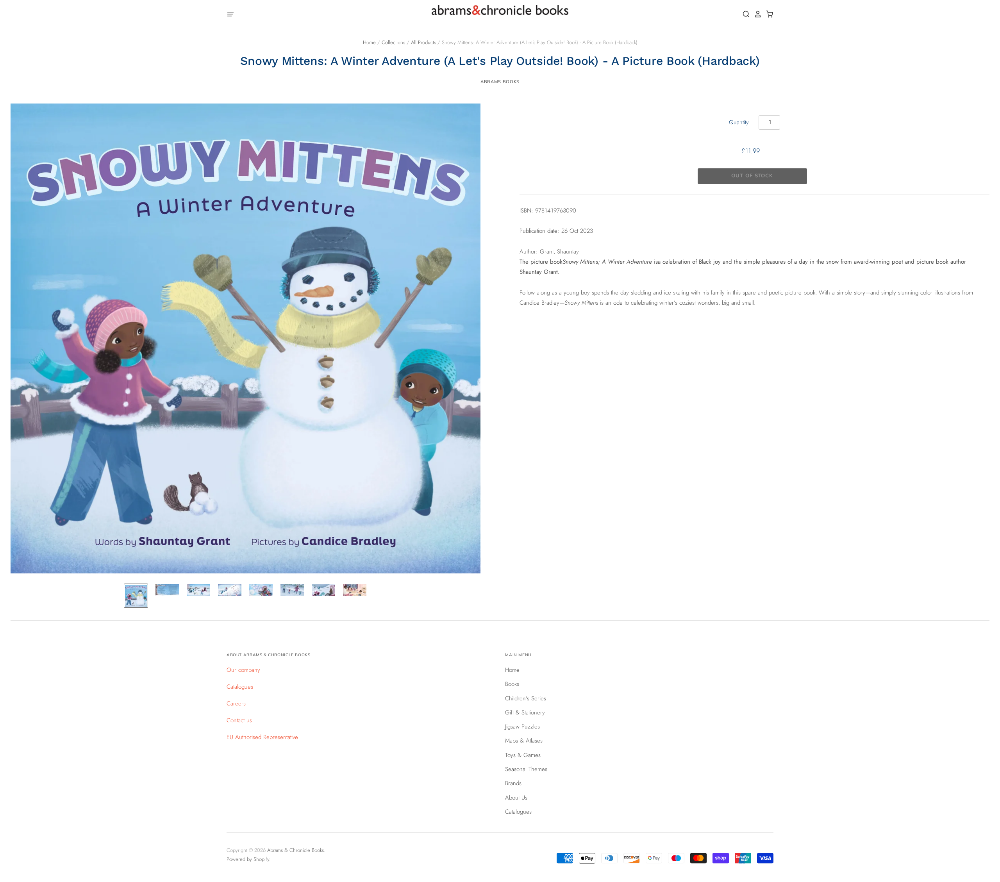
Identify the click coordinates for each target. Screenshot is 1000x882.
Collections (393, 42)
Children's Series (525, 698)
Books (512, 684)
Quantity (739, 122)
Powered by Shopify (248, 859)
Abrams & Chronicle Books (295, 850)
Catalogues (240, 686)
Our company (243, 670)
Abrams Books (500, 81)
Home (369, 42)
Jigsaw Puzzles (522, 726)
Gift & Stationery (525, 712)
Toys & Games (523, 755)
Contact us (239, 720)
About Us (516, 797)
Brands (513, 783)
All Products (423, 42)
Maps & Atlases (524, 740)
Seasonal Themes (526, 769)
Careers (236, 703)
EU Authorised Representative (262, 737)
